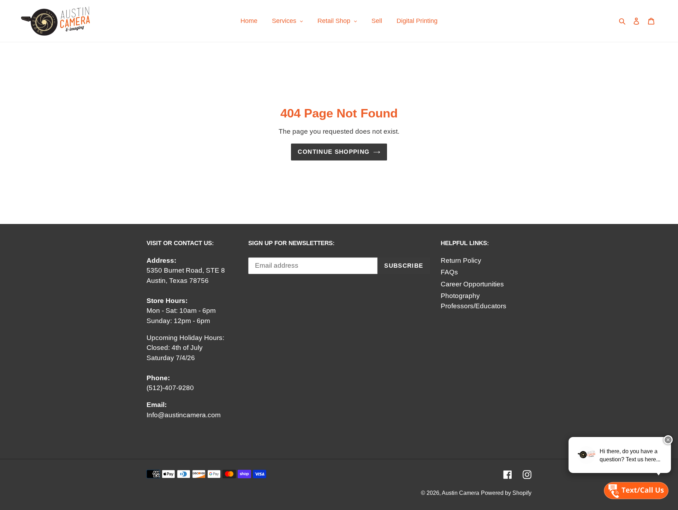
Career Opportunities (472, 284)
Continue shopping (333, 151)
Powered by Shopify (506, 493)
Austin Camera (460, 493)
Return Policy (461, 260)
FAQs (449, 272)
